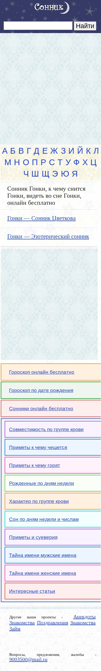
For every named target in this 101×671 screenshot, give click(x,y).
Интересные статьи (32, 591)
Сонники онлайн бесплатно (41, 408)
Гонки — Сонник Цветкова (41, 218)
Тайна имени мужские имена (42, 555)
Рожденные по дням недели (41, 483)
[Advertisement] (50, 86)
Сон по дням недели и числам (44, 519)
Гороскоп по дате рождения (41, 390)
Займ (14, 628)
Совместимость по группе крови (46, 429)
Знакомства (22, 622)
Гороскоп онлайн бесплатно (41, 372)
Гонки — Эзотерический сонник (48, 236)
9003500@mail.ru (28, 659)
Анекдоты (84, 616)
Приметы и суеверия (33, 537)
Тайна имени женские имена (42, 573)
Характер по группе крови (39, 501)
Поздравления (52, 622)
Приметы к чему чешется (38, 447)
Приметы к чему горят (34, 465)
